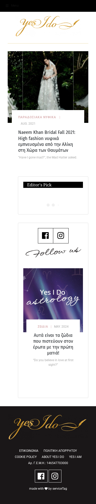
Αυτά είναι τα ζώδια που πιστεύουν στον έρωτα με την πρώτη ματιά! (53, 344)
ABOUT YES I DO (53, 457)
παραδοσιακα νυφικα (37, 117)
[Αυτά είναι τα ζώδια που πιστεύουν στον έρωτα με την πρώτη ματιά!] (53, 300)
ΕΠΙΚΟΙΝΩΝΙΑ (28, 451)
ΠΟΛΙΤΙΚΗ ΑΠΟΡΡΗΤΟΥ (60, 451)
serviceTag (59, 488)
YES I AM (75, 457)
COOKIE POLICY (26, 457)
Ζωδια (43, 326)
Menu (15, 5)
